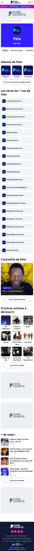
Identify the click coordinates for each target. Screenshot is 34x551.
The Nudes (28, 77)
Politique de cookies (7, 538)
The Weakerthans (28, 359)
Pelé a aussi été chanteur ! (12, 291)
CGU (4, 541)
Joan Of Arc (28, 342)
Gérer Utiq (12, 541)
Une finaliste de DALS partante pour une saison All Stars (21, 460)
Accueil (3, 21)
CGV (7, 541)
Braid (28, 327)
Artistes (8, 21)
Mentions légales (23, 536)
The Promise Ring (17, 343)
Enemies (17, 77)
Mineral (6, 342)
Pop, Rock (17, 43)
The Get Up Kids (6, 359)
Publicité (18, 541)
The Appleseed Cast (5, 329)
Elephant (6, 77)
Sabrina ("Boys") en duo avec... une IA (19, 440)
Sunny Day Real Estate (17, 359)
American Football (17, 328)
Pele (17, 38)
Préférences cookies (27, 541)
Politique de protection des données (22, 538)
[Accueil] (15, 2)
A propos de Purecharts (11, 536)
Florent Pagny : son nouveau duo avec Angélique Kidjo (21, 450)
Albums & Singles (17, 50)
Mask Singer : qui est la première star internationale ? (21, 471)
